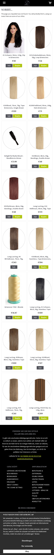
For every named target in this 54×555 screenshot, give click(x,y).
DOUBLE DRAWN (37, 476)
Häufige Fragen (38, 479)
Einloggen (11, 482)
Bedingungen (12, 476)
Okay (27, 551)
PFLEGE (34, 496)
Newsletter (36, 501)
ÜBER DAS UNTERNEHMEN (41, 499)
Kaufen (17, 65)
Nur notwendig (27, 546)
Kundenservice (12, 479)
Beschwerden (12, 474)
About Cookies (12, 485)
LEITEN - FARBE (37, 487)
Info (9, 65)
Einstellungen (27, 541)
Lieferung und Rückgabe (16, 471)
